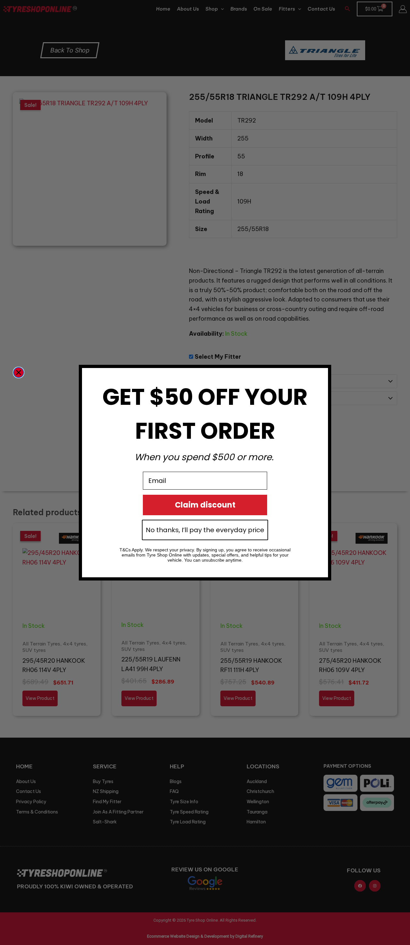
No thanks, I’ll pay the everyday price (205, 529)
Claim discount (205, 505)
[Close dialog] (18, 372)
